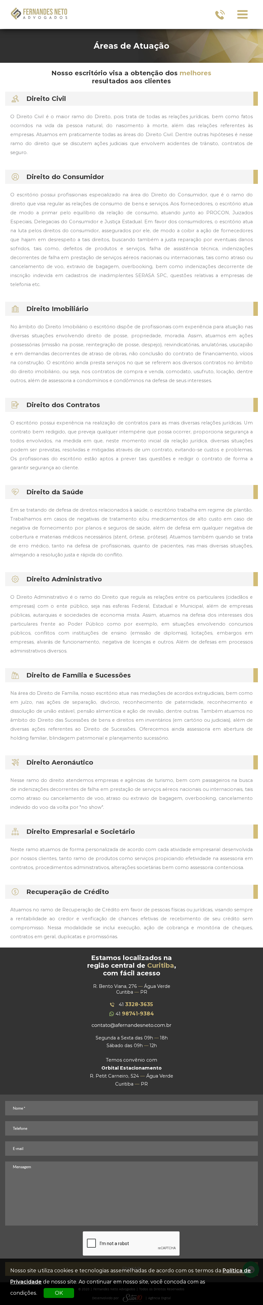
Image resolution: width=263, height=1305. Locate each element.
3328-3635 (136, 1004)
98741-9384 (134, 1014)
